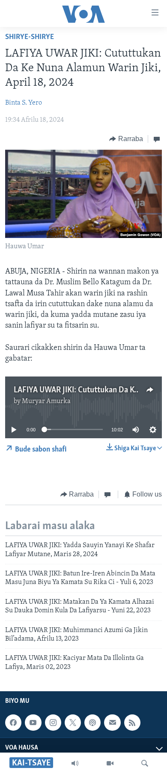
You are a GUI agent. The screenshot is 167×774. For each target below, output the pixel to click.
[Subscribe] (112, 722)
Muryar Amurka (46, 401)
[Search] (145, 763)
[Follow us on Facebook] (13, 722)
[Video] (110, 763)
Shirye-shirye (29, 37)
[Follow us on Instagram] (53, 722)
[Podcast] (92, 722)
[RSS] (132, 722)
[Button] (126, 139)
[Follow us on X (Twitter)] (73, 722)
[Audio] (75, 763)
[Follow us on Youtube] (33, 722)
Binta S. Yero (23, 102)
